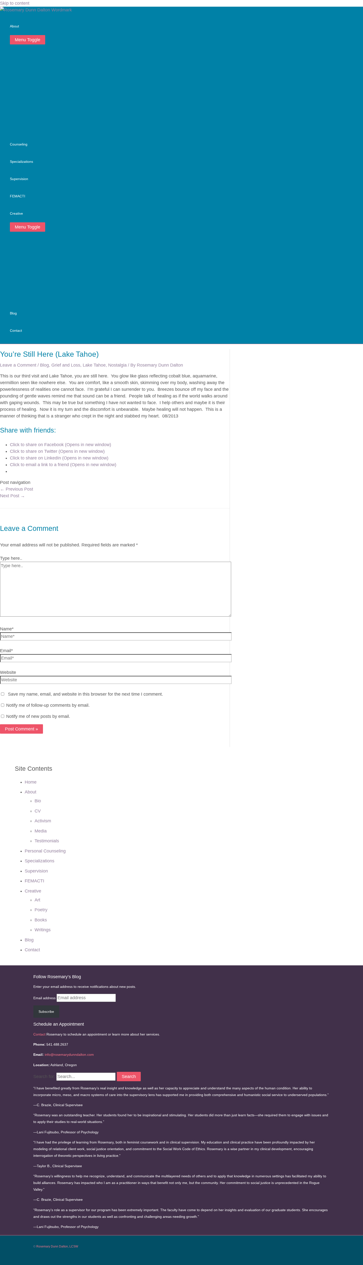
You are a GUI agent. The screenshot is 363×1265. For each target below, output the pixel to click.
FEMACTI (34, 880)
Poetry (41, 909)
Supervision (36, 871)
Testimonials (47, 840)
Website (8, 672)
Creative (33, 891)
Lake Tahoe (94, 365)
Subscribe (46, 1012)
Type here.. (11, 558)
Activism (43, 820)
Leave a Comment (18, 365)
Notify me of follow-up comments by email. (48, 705)
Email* (6, 650)
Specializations (39, 860)
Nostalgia (117, 365)
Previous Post (16, 489)
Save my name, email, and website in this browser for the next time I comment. (85, 694)
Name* (7, 628)
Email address (45, 998)
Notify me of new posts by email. (38, 716)
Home (31, 782)
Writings (43, 929)
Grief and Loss (65, 365)
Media (41, 831)
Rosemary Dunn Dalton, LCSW (57, 1246)
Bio (38, 800)
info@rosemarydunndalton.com (69, 1055)
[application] (21, 26)
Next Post (12, 495)
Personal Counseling (45, 851)
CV (38, 811)
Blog (44, 365)
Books (41, 919)
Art (37, 899)
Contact (32, 949)
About (30, 791)
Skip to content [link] (14, 3)
